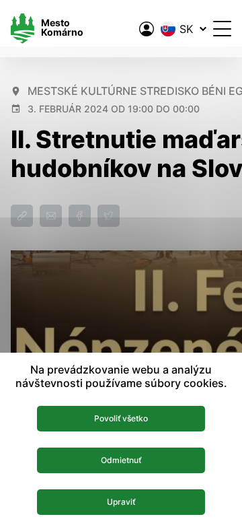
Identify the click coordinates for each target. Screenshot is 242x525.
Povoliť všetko (121, 418)
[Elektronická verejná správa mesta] (146, 29)
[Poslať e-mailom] (51, 216)
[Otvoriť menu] (222, 28)
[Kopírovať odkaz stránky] (22, 216)
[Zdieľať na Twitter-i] (108, 216)
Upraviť (121, 502)
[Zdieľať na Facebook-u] (80, 216)
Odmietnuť (121, 460)
